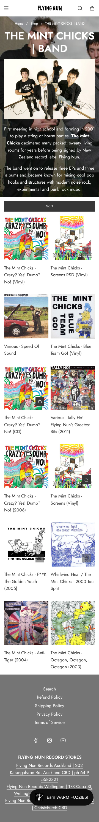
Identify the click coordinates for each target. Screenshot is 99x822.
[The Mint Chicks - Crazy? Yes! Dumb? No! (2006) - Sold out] (26, 479)
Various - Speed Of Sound (21, 350)
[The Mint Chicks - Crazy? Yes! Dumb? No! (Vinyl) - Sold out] (26, 251)
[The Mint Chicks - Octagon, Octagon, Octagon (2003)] (73, 623)
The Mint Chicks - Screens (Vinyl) (66, 499)
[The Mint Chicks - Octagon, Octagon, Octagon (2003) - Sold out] (73, 636)
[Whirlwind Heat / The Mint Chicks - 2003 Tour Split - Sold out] (73, 558)
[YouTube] (63, 740)
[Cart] (92, 8)
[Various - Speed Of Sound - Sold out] (26, 330)
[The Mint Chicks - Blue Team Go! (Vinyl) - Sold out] (73, 330)
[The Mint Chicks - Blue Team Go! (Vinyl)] (73, 316)
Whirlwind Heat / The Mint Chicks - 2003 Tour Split (73, 581)
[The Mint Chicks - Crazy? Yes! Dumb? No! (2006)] (26, 466)
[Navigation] (6, 8)
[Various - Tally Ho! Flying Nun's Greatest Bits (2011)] (73, 388)
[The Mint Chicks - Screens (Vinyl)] (73, 466)
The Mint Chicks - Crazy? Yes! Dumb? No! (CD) (22, 424)
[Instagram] (49, 740)
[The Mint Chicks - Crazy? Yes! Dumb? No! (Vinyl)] (26, 238)
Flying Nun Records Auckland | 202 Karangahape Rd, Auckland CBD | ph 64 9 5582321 (49, 772)
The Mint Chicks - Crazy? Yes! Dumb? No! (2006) (22, 503)
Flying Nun (69, 157)
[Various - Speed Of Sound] (26, 316)
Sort (49, 206)
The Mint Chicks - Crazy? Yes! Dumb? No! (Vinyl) (22, 275)
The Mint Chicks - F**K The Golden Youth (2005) (25, 581)
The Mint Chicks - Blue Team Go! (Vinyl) (71, 350)
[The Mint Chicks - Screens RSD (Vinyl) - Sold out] (73, 251)
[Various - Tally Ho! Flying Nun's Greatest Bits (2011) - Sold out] (73, 401)
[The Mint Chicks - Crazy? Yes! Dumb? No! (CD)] (26, 388)
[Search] (80, 8)
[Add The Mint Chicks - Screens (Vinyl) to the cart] (86, 479)
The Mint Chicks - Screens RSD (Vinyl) (69, 271)
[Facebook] (36, 740)
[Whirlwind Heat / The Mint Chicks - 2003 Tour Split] (73, 544)
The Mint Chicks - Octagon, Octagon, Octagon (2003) (69, 660)
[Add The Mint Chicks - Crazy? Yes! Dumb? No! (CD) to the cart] (39, 401)
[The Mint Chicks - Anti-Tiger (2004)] (26, 623)
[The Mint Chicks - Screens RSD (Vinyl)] (73, 238)
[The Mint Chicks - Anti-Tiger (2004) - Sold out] (26, 636)
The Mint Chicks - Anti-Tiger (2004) (24, 656)
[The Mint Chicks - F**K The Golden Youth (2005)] (26, 544)
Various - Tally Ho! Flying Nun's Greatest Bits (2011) (70, 424)
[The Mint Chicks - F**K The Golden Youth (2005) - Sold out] (26, 558)
